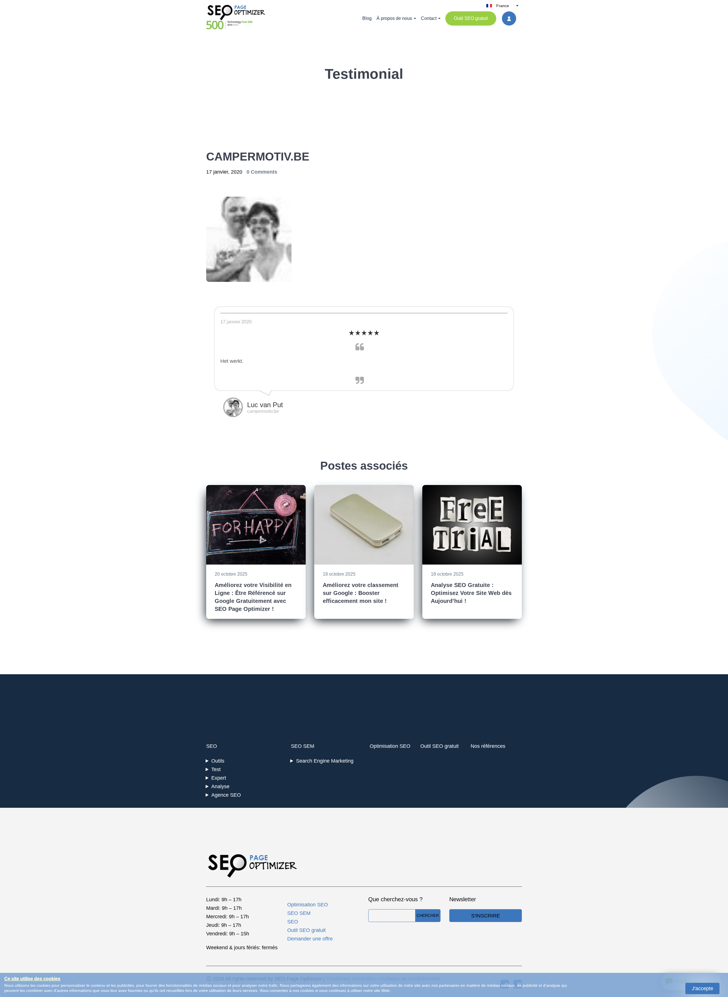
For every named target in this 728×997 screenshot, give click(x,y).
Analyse (220, 786)
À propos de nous (394, 18)
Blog (367, 18)
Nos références (488, 746)
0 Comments (262, 172)
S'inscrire (485, 916)
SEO (211, 746)
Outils (217, 761)
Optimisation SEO (390, 746)
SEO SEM (302, 746)
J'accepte (702, 988)
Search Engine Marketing (324, 761)
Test (216, 769)
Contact (429, 18)
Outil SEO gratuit (471, 18)
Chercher (428, 915)
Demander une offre (310, 939)
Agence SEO (226, 795)
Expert (218, 778)
